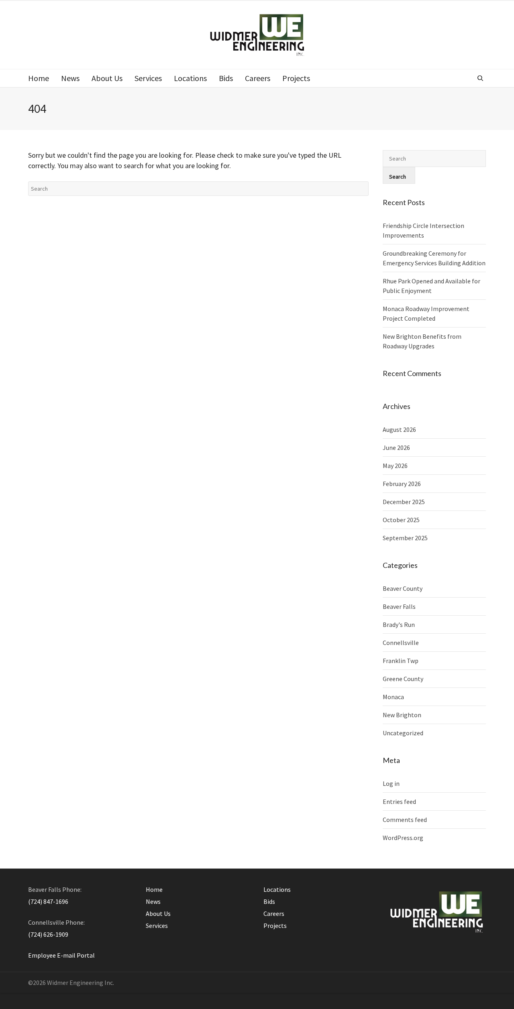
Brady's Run (399, 624)
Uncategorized (403, 733)
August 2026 (399, 429)
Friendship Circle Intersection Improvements (423, 230)
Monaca (393, 697)
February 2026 (402, 484)
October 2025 (401, 520)
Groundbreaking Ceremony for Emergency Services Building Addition (434, 258)
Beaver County (402, 588)
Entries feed (399, 801)
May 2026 (395, 466)
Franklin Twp (400, 661)
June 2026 (396, 447)
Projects (275, 926)
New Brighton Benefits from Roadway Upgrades (422, 341)
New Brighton (402, 715)
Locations (277, 889)
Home (154, 889)
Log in (391, 783)
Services (157, 926)
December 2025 (404, 502)
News (153, 901)
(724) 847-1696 (48, 901)
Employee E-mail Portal (61, 955)
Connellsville (401, 643)
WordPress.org (403, 838)
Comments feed (405, 820)
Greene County (403, 679)
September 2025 (405, 538)
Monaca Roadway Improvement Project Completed (426, 313)
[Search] (481, 78)
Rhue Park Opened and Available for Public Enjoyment (431, 286)
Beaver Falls (399, 606)
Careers (273, 913)
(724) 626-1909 (48, 934)
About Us (158, 913)
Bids (269, 901)
